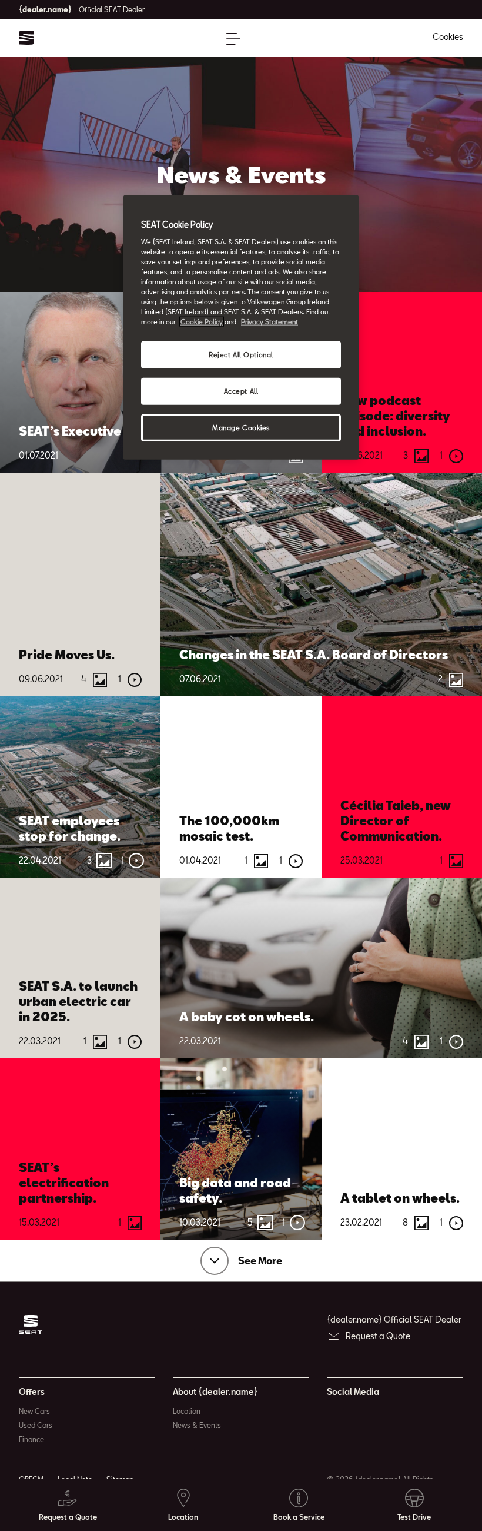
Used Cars (35, 1425)
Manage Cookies (241, 427)
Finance (31, 1439)
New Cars (34, 1411)
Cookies (448, 37)
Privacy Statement (269, 322)
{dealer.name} (82, 9)
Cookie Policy (201, 322)
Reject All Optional (241, 354)
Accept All (241, 391)
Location (186, 1411)
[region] (241, 327)
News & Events (197, 1425)
